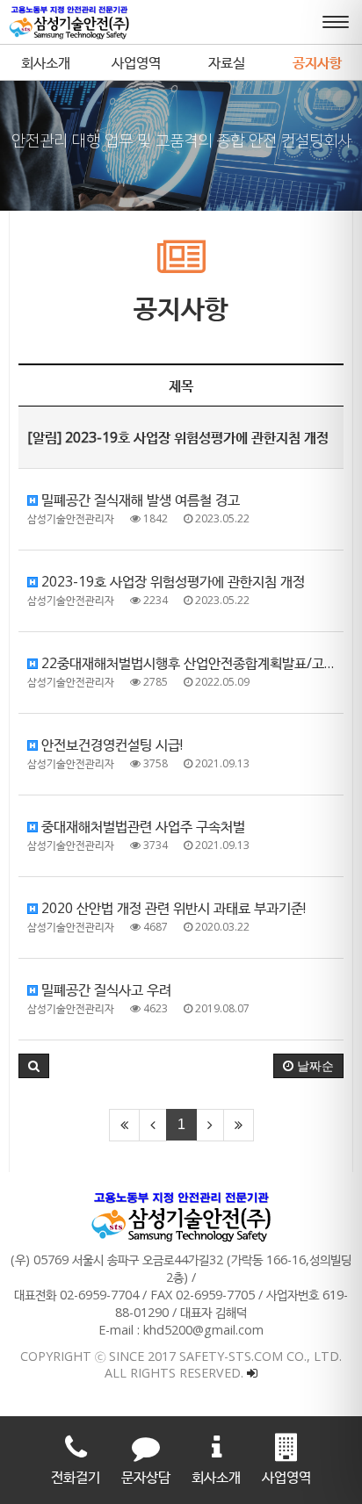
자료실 (226, 62)
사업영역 (136, 62)
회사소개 (45, 62)
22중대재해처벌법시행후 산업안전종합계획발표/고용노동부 (191, 663)
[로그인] (252, 1372)
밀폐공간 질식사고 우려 (104, 989)
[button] (33, 1066)
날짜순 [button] (313, 1066)
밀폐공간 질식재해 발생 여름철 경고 (139, 499)
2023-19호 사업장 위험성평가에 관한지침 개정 (171, 581)
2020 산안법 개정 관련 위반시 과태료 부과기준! (172, 908)
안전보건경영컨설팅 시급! (110, 744)
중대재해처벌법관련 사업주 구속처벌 (141, 826)
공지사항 (317, 62)
